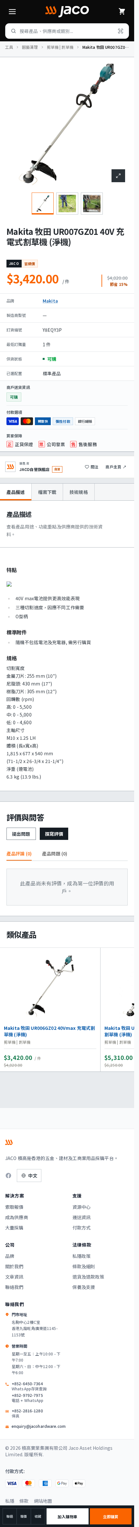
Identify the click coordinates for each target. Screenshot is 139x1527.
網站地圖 (43, 1501)
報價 (23, 1516)
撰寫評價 (54, 834)
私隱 (9, 1501)
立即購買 (110, 1516)
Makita (50, 301)
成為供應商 (16, 1217)
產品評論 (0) (19, 853)
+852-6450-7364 (29, 1386)
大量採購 (14, 1227)
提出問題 (21, 834)
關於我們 (14, 1266)
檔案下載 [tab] (47, 492)
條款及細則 (83, 1266)
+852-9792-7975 (28, 1398)
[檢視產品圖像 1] (43, 203)
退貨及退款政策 (88, 1276)
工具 (9, 47)
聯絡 (9, 1516)
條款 (23, 1501)
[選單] (12, 12)
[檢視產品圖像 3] (92, 203)
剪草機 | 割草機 (60, 47)
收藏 (38, 1516)
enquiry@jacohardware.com (39, 1426)
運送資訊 (81, 1217)
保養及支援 (83, 1287)
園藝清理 (29, 47)
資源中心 (81, 1207)
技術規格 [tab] (79, 492)
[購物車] (122, 12)
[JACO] (67, 11)
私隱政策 (81, 1256)
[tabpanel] (67, 646)
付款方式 (81, 1227)
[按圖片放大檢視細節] (118, 175)
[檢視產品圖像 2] (67, 203)
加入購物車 (67, 1516)
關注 (94, 466)
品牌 (9, 1256)
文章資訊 (14, 1276)
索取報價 (14, 1207)
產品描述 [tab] (15, 492)
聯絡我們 (14, 1287)
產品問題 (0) (54, 853)
